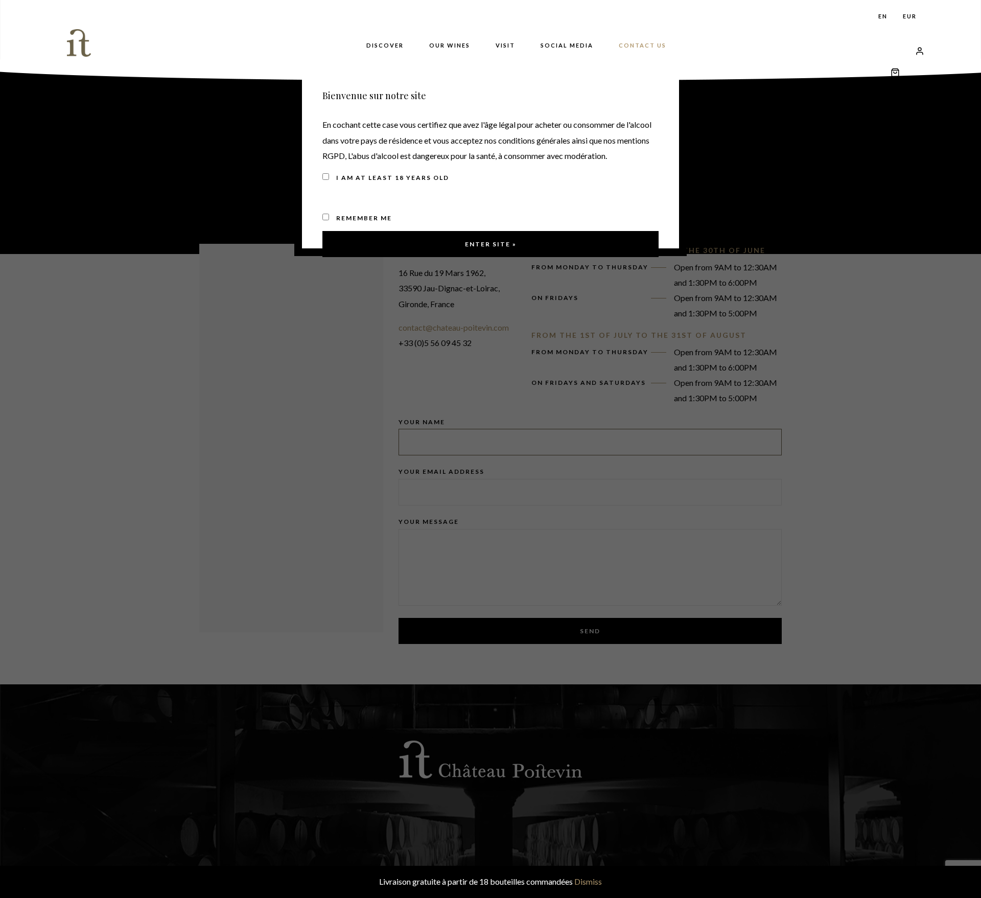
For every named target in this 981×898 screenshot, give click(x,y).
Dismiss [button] (588, 881)
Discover (385, 45)
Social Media (567, 45)
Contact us (642, 45)
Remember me (363, 218)
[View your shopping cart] (895, 48)
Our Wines (449, 45)
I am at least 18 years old (391, 177)
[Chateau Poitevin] (81, 43)
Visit (505, 45)
